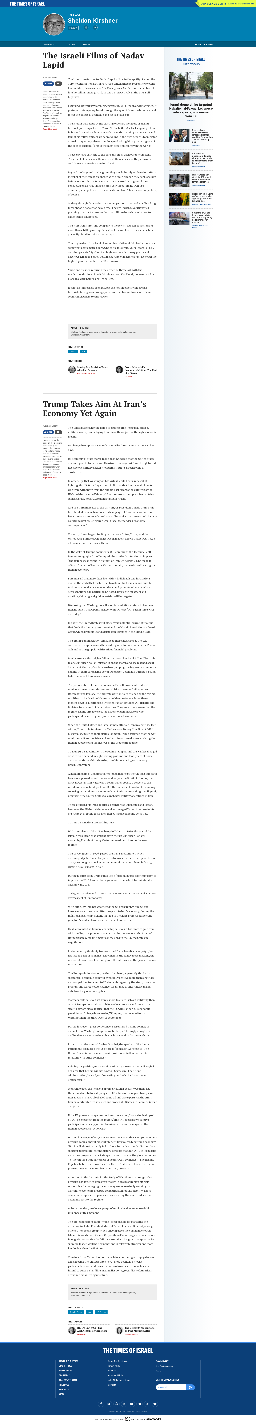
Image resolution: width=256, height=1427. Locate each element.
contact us (112, 1385)
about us (112, 1370)
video (61, 1394)
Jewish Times (65, 1366)
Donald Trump (76, 1312)
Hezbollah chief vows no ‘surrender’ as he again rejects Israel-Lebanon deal (202, 197)
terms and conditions (117, 1361)
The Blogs (74, 14)
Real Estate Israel (68, 1380)
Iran (89, 1312)
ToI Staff (191, 120)
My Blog (72, 44)
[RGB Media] (130, 1419)
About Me (86, 44)
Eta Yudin (128, 377)
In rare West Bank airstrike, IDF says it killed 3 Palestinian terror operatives (201, 178)
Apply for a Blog (204, 44)
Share (49, 84)
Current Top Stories (191, 64)
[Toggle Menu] (3, 3)
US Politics (101, 1312)
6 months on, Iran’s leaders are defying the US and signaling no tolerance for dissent (202, 217)
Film (83, 351)
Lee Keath (196, 226)
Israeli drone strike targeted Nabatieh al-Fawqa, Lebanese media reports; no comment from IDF (191, 110)
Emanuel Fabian (198, 166)
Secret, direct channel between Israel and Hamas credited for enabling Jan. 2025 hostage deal (202, 136)
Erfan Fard (81, 1334)
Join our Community (213, 3)
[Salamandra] (154, 1419)
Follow (73, 27)
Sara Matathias (131, 1334)
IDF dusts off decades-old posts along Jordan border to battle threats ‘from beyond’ (202, 158)
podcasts (64, 1389)
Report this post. (50, 129)
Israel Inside (65, 1370)
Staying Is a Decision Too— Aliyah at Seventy (92, 369)
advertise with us (115, 1375)
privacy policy (114, 1366)
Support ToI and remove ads (241, 4)
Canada (73, 351)
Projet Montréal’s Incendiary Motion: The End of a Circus (141, 370)
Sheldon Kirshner (93, 20)
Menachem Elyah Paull (86, 374)
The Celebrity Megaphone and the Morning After (140, 1329)
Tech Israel (65, 1375)
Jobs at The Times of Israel (119, 1380)
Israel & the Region (68, 1361)
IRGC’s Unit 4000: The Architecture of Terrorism (92, 1329)
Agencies (196, 204)
